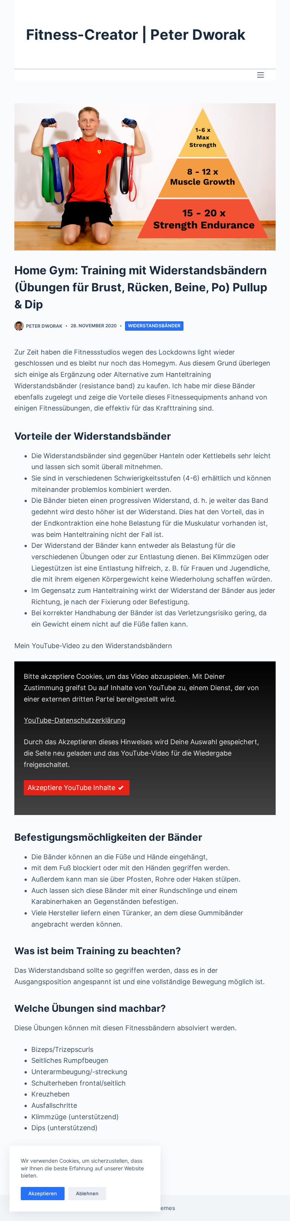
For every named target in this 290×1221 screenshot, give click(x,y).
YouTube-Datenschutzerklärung (74, 720)
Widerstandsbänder (154, 325)
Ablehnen (87, 1193)
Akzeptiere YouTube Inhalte (71, 788)
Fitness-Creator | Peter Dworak (135, 34)
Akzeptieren (42, 1193)
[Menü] (260, 75)
